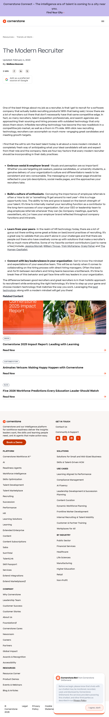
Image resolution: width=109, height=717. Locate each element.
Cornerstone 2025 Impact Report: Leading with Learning (36, 300)
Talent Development (13, 485)
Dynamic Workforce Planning (72, 506)
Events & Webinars (12, 684)
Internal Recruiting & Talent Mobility (75, 517)
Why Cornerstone (12, 594)
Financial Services (66, 546)
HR (4, 513)
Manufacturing (64, 563)
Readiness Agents (12, 468)
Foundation (9, 622)
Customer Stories (12, 611)
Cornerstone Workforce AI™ (17, 456)
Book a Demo (14, 442)
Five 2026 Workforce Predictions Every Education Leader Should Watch (44, 382)
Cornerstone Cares (12, 628)
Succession (9, 502)
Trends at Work (24, 37)
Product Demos (11, 679)
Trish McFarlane (70, 246)
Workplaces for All (66, 528)
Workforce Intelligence (14, 473)
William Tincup (51, 246)
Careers (7, 639)
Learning (7, 524)
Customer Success (12, 605)
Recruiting (8, 496)
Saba (5, 547)
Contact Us (61, 426)
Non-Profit (62, 580)
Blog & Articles (10, 690)
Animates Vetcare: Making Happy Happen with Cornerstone (38, 359)
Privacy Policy (36, 708)
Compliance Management (70, 479)
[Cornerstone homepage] (28, 421)
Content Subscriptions (14, 541)
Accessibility (9, 662)
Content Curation (66, 500)
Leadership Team (12, 600)
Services (7, 570)
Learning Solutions (12, 519)
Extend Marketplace (13, 581)
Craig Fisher (88, 246)
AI (4, 462)
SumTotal (7, 553)
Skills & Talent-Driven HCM (70, 462)
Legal (25, 706)
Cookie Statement (50, 708)
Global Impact (10, 651)
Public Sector (64, 540)
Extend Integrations (13, 575)
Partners (7, 645)
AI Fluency (62, 485)
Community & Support (67, 432)
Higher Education (66, 568)
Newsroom (8, 634)
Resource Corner (11, 673)
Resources (8, 37)
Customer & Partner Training (71, 523)
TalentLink (8, 558)
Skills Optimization (12, 479)
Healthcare (62, 551)
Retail (60, 574)
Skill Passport (10, 564)
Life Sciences (64, 557)
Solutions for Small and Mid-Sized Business (79, 456)
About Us (7, 617)
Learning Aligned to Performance (74, 474)
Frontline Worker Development (72, 511)
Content (7, 536)
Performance (9, 507)
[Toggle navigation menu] (101, 21)
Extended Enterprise (13, 530)
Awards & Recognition (14, 656)
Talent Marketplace (13, 490)
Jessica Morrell (33, 246)
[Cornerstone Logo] (14, 21)
